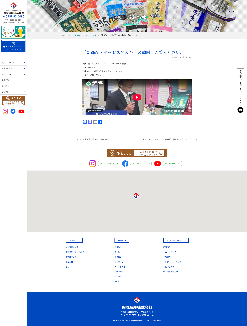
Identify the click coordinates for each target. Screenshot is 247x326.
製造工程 (5, 80)
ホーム (4, 56)
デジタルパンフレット (172, 261)
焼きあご (118, 257)
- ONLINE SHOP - (15, 47)
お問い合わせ (168, 266)
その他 (117, 281)
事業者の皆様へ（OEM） (76, 252)
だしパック (118, 276)
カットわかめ (119, 266)
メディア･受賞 (91, 35)
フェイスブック (169, 252)
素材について (7, 74)
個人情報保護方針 (170, 271)
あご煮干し (118, 261)
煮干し (117, 252)
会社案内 (5, 91)
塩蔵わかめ (118, 271)
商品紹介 (5, 86)
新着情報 (219, 6)
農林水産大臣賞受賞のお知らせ (94, 139)
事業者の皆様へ (8, 68)
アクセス (235, 6)
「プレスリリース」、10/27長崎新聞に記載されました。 (168, 139)
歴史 (67, 266)
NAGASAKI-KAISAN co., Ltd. (136, 320)
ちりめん (118, 247)
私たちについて (8, 62)
